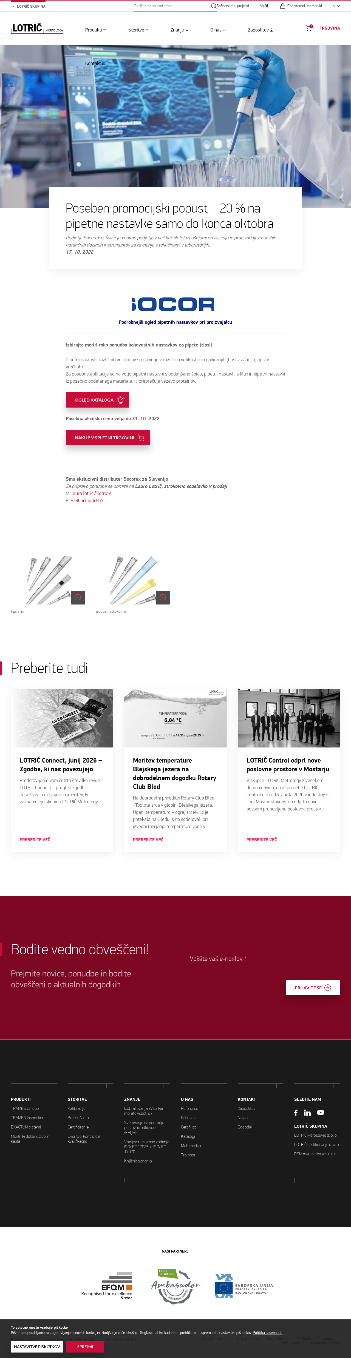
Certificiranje (78, 1127)
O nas (216, 30)
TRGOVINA (330, 28)
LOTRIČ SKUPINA (310, 1126)
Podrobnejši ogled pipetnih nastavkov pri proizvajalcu (175, 322)
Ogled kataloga (94, 399)
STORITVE (77, 1099)
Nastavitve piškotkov (37, 1347)
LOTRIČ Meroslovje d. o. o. (316, 1135)
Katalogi (188, 1136)
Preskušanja (78, 1117)
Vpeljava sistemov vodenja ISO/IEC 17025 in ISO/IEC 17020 (146, 1146)
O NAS (187, 1099)
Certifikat (188, 1127)
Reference (189, 1108)
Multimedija (191, 1145)
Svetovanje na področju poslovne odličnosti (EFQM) (144, 1127)
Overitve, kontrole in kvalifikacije (84, 1139)
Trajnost (188, 1155)
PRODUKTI (21, 1099)
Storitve (136, 30)
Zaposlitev (258, 30)
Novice (243, 1117)
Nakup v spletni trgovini (104, 437)
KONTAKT (247, 1099)
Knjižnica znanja (138, 1161)
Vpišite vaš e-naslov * (218, 958)
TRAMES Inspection (27, 1117)
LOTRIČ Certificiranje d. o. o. (317, 1144)
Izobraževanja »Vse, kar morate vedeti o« (143, 1111)
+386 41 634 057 (87, 500)
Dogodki (245, 1127)
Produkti (93, 30)
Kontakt (93, 63)
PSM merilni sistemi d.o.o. (315, 1153)
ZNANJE (132, 1099)
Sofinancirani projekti (233, 6)
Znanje (177, 30)
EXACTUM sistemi (26, 1127)
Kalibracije (76, 1108)
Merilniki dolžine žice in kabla (30, 1139)
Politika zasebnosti (267, 1332)
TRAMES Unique (25, 1108)
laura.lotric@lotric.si (92, 493)
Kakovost (189, 1117)
